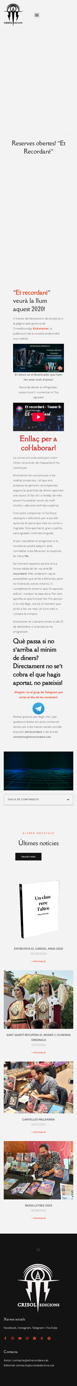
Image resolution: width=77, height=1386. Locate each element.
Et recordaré (32, 292)
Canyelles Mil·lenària (38, 1119)
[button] (37, 15)
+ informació (38, 961)
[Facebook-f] (5, 1338)
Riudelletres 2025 (38, 1205)
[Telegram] (34, 1338)
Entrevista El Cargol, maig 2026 (38, 949)
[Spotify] (49, 1338)
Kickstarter (41, 328)
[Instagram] (12, 1338)
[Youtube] (19, 1338)
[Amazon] (41, 1338)
